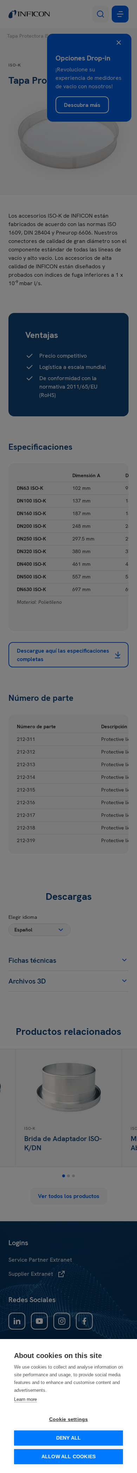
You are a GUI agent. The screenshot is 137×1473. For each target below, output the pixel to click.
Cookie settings (68, 1419)
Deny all (68, 1438)
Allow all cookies (68, 1456)
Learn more (25, 1399)
